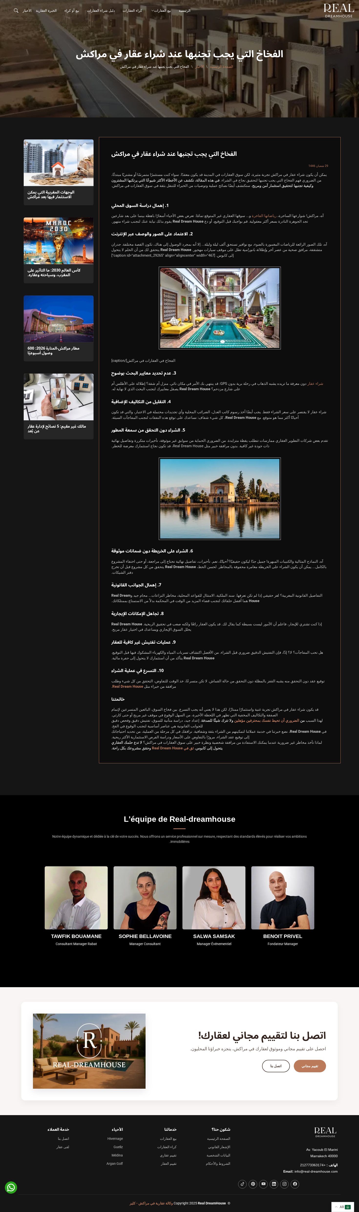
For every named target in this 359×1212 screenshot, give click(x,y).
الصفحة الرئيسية (221, 67)
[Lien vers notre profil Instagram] (284, 1184)
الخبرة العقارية (46, 10)
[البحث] (15, 10)
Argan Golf (114, 1163)
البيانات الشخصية (218, 1155)
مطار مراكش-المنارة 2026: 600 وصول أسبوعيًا (53, 350)
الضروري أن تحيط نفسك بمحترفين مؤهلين (266, 720)
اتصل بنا (276, 1066)
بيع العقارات (168, 1138)
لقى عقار (62, 1147)
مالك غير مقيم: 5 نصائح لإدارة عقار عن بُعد (57, 428)
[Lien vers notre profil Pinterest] (253, 1184)
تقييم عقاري (168, 1155)
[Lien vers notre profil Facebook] (295, 1184)
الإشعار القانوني (219, 1147)
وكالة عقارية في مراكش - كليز (151, 1203)
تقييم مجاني (310, 1066)
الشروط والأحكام (218, 1163)
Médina (117, 1155)
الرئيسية (184, 10)
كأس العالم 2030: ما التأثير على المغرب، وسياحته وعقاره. (54, 272)
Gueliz (118, 1147)
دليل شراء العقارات (101, 10)
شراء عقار (315, 383)
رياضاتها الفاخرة (264, 216)
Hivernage (115, 1138)
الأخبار (27, 10)
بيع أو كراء (71, 10)
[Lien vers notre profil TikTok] (242, 1184)
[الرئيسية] (340, 10)
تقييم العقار (169, 1163)
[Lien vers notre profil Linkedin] (274, 1184)
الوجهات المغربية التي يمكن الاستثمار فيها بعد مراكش (51, 194)
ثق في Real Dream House (173, 748)
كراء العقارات (132, 10)
